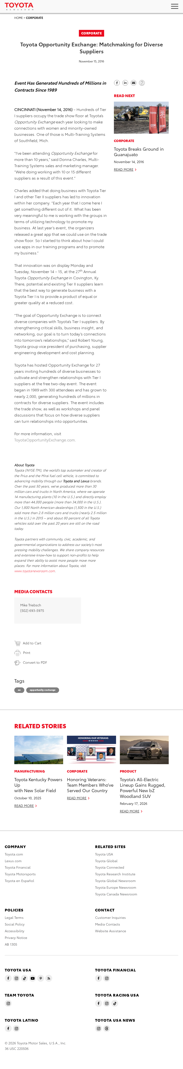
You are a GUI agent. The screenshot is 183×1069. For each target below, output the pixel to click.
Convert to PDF (35, 662)
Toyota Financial (17, 867)
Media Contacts (107, 924)
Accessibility (14, 930)
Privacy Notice (16, 937)
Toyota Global (106, 860)
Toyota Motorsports (20, 874)
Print (26, 652)
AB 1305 (11, 944)
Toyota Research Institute (115, 874)
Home (18, 18)
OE (19, 689)
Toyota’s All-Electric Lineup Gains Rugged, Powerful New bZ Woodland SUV (142, 787)
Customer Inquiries (110, 917)
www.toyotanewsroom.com (34, 570)
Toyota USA (104, 854)
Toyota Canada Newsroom (116, 894)
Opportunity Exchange (43, 689)
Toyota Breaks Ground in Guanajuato (139, 151)
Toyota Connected (109, 867)
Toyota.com (14, 854)
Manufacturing (29, 771)
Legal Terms (14, 917)
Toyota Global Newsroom (115, 880)
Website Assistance (110, 930)
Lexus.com (13, 860)
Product (128, 771)
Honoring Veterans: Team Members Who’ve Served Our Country (90, 784)
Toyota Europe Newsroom (115, 887)
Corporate (34, 18)
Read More (123, 169)
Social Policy (15, 924)
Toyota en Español (19, 880)
